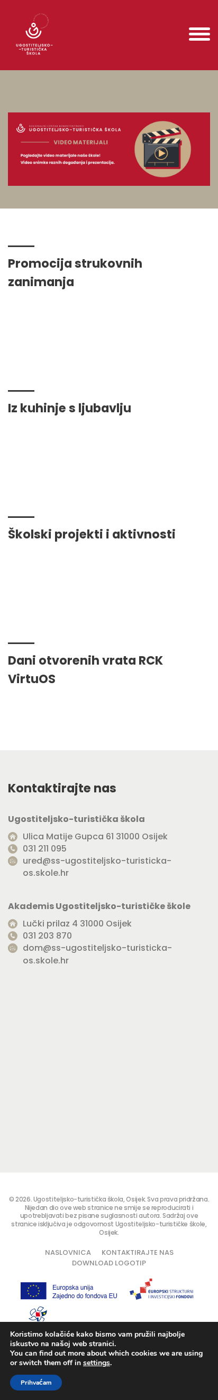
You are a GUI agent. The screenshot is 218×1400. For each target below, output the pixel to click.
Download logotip (109, 1263)
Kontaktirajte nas (138, 1252)
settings (96, 1363)
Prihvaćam (36, 1382)
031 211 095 (45, 849)
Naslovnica (68, 1252)
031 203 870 (47, 936)
